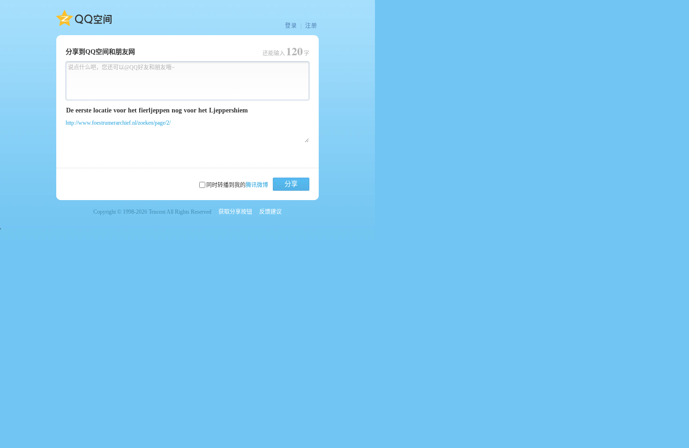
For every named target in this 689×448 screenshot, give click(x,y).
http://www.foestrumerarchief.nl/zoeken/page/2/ (118, 122)
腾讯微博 (257, 185)
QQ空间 (84, 18)
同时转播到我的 (237, 185)
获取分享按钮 (235, 212)
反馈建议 (270, 212)
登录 (291, 25)
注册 (311, 25)
